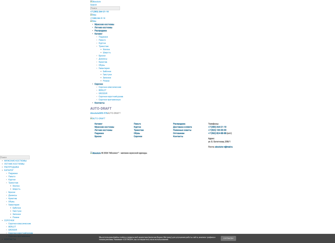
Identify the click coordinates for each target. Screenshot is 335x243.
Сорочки (98, 84)
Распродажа (100, 30)
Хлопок (106, 49)
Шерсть (107, 52)
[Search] (121, 8)
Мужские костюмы (104, 24)
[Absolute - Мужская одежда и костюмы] (95, 1)
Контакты (99, 103)
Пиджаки (103, 37)
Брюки (102, 55)
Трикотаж (104, 46)
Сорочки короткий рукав (111, 96)
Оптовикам (178, 133)
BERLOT (102, 90)
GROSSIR (103, 93)
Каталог (98, 33)
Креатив (103, 62)
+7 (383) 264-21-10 (99, 11)
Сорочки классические (110, 87)
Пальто (102, 40)
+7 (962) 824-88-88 (217, 133)
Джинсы (103, 59)
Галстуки (107, 74)
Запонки (107, 77)
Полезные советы (182, 130)
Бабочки (107, 71)
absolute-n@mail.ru (224, 147)
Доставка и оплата (182, 127)
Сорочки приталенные (110, 99)
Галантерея (104, 68)
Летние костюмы (103, 27)
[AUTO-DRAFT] (97, 118)
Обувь (102, 65)
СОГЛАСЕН (228, 238)
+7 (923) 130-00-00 (217, 130)
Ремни (106, 81)
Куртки (102, 43)
